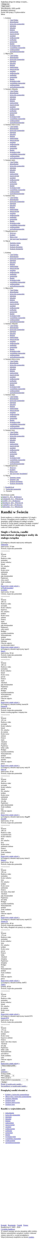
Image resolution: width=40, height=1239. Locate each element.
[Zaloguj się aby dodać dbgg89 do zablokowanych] (9, 825)
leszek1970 (5, 1018)
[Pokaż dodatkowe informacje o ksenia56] (2, 714)
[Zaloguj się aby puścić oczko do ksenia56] (5, 714)
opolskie (13, 36)
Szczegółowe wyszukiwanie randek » (14, 1086)
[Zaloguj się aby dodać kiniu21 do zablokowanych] (9, 866)
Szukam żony (10, 1104)
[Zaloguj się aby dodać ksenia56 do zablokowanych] (9, 714)
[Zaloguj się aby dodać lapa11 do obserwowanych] (7, 659)
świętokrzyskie (15, 46)
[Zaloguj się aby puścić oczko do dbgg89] (5, 825)
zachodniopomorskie (17, 52)
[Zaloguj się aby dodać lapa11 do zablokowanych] (9, 659)
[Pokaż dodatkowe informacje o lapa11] (2, 659)
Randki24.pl (9, 487)
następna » (4, 1072)
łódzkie (12, 30)
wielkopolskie (15, 50)
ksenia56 (4, 706)
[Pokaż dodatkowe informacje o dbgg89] (2, 825)
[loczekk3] (7, 588)
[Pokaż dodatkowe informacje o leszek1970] (2, 1024)
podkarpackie (14, 38)
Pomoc (25, 1225)
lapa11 (3, 651)
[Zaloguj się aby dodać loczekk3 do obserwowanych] (7, 596)
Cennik (19, 1225)
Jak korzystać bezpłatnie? (19, 239)
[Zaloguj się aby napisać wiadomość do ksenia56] (3, 714)
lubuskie (13, 28)
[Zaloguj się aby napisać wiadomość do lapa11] (3, 659)
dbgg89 (3, 819)
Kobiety (12, 235)
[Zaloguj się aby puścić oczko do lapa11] (5, 659)
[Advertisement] (20, 1165)
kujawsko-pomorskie (17, 24)
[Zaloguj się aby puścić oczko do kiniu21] (5, 866)
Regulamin (12, 1225)
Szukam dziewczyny (12, 1102)
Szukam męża (10, 1100)
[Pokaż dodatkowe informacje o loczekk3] (2, 596)
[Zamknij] (2, 598)
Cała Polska (14, 20)
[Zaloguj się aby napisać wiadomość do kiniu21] (3, 866)
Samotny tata (14, 245)
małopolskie (14, 32)
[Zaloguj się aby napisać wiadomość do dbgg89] (3, 825)
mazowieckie (14, 34)
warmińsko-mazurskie (17, 48)
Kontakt (4, 1225)
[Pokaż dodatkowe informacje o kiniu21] (2, 866)
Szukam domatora (16, 247)
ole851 (3, 984)
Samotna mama (15, 243)
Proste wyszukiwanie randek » (11, 1084)
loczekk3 (4, 590)
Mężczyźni (13, 237)
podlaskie (13, 40)
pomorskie (13, 42)
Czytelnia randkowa (8, 1229)
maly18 (3, 769)
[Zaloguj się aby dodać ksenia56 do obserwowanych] (7, 714)
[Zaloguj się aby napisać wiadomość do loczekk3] (3, 596)
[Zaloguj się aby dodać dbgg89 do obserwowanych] (7, 825)
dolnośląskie (14, 22)
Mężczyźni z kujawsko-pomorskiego (18, 1096)
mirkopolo (4, 544)
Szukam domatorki (16, 249)
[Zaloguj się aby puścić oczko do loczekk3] (5, 596)
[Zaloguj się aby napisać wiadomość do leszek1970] (3, 1024)
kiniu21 (3, 860)
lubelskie (13, 26)
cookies (31, 1237)
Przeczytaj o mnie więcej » (10, 586)
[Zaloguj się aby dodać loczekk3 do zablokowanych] (9, 596)
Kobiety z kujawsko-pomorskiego (17, 1095)
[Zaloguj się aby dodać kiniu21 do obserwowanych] (7, 866)
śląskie (12, 44)
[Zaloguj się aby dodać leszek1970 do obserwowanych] (7, 1024)
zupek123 (4, 921)
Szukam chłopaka (11, 1098)
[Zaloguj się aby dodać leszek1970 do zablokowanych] (9, 1024)
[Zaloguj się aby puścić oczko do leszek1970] (5, 1024)
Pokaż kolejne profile (8, 1065)
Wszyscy (13, 233)
